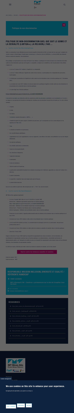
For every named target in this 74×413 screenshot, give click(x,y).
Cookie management (6, 378)
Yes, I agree (11, 406)
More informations (10, 399)
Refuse (29, 405)
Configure (21, 405)
